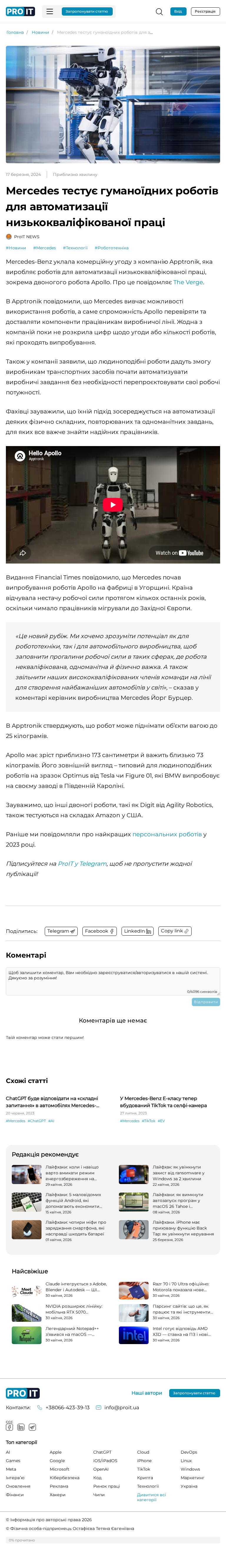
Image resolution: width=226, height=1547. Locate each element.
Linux (186, 1460)
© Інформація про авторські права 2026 (49, 1520)
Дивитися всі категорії (151, 1497)
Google (57, 1460)
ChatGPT (102, 1452)
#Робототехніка (112, 247)
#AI (51, 1121)
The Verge (188, 282)
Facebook (9, 1427)
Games (13, 1460)
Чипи (99, 1494)
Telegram (32, 1427)
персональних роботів (167, 834)
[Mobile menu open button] (49, 11)
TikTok (143, 1469)
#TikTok (148, 1121)
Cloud (143, 1452)
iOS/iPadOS (105, 1460)
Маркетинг (193, 1477)
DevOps (189, 1452)
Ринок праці (106, 1486)
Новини (40, 32)
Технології (148, 1486)
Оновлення (18, 1486)
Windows (190, 1469)
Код (97, 1477)
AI (8, 1452)
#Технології (75, 247)
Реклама (59, 1486)
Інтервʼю (15, 1477)
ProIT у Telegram (82, 863)
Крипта (145, 1477)
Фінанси (15, 1494)
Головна (15, 32)
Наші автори (147, 1393)
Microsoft (59, 1469)
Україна (189, 1486)
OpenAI (101, 1469)
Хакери (58, 1494)
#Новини (16, 247)
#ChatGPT (37, 1121)
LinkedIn (20, 1427)
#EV (161, 1121)
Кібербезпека (64, 1477)
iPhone (144, 1460)
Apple (56, 1452)
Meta (11, 1469)
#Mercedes (44, 247)
